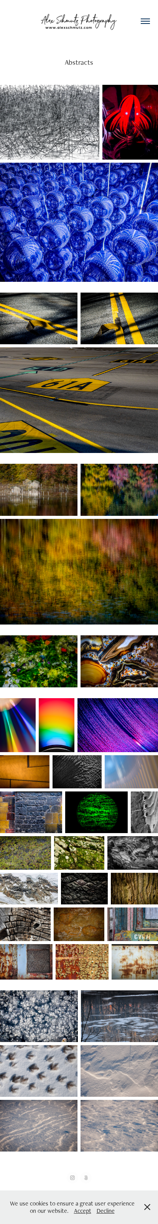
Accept (82, 1211)
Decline (106, 1211)
